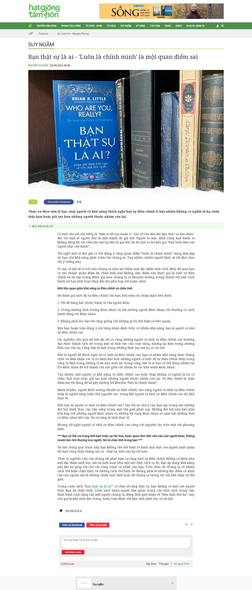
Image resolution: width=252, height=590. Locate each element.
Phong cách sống (71, 25)
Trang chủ (30, 25)
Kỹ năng (140, 25)
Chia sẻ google (98, 525)
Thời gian (164, 564)
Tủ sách (111, 25)
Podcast (43, 33)
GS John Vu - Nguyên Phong (73, 33)
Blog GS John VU (196, 25)
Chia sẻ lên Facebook (58, 202)
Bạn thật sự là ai (73, 511)
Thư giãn (155, 25)
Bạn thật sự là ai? (98, 486)
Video (168, 25)
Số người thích (181, 564)
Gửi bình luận (73, 552)
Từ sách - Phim (94, 25)
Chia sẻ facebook (72, 525)
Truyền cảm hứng (46, 25)
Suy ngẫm (126, 25)
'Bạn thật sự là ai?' (42, 226)
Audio (179, 25)
